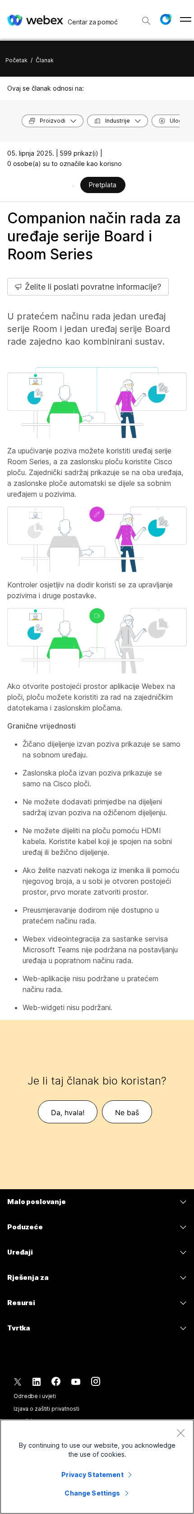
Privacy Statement (92, 1474)
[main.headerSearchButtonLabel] (146, 17)
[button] (165, 19)
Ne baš (127, 1112)
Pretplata (102, 185)
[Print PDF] (73, 186)
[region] (97, 1466)
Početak (16, 60)
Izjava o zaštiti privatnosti (46, 1408)
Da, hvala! (67, 1112)
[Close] (180, 1432)
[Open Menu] (185, 19)
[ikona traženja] (146, 21)
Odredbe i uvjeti (35, 1396)
